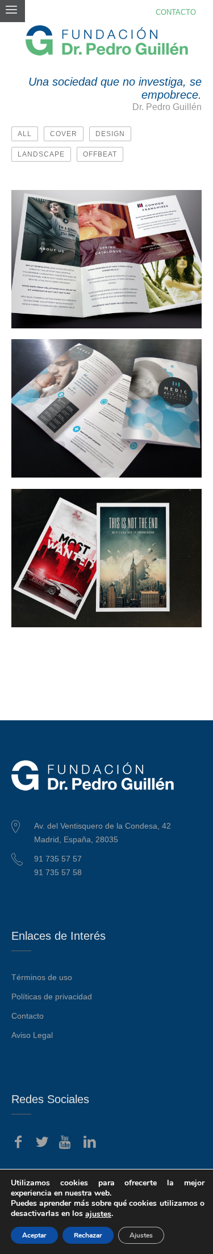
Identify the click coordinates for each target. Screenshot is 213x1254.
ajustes (98, 1214)
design (110, 134)
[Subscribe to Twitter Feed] (42, 1142)
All (25, 134)
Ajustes (141, 1235)
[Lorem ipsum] (189, 352)
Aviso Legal (32, 1035)
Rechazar (88, 1235)
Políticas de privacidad (51, 996)
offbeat (100, 154)
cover (63, 134)
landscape (41, 154)
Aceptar (34, 1235)
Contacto (27, 1015)
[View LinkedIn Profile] (90, 1142)
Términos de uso (41, 977)
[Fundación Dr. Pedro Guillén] (107, 40)
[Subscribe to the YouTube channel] (66, 1142)
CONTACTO (176, 12)
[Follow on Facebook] (18, 1142)
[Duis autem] (189, 203)
